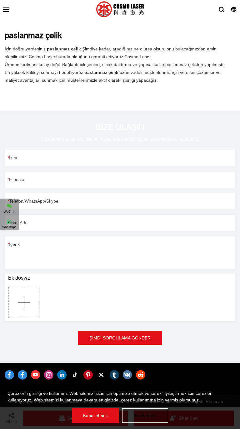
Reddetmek (145, 415)
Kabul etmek (95, 415)
